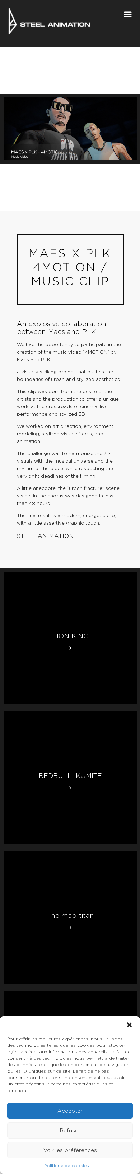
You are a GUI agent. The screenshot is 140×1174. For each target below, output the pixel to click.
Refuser (70, 1130)
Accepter (70, 1111)
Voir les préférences (70, 1150)
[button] (129, 1025)
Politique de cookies (66, 1165)
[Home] (49, 18)
